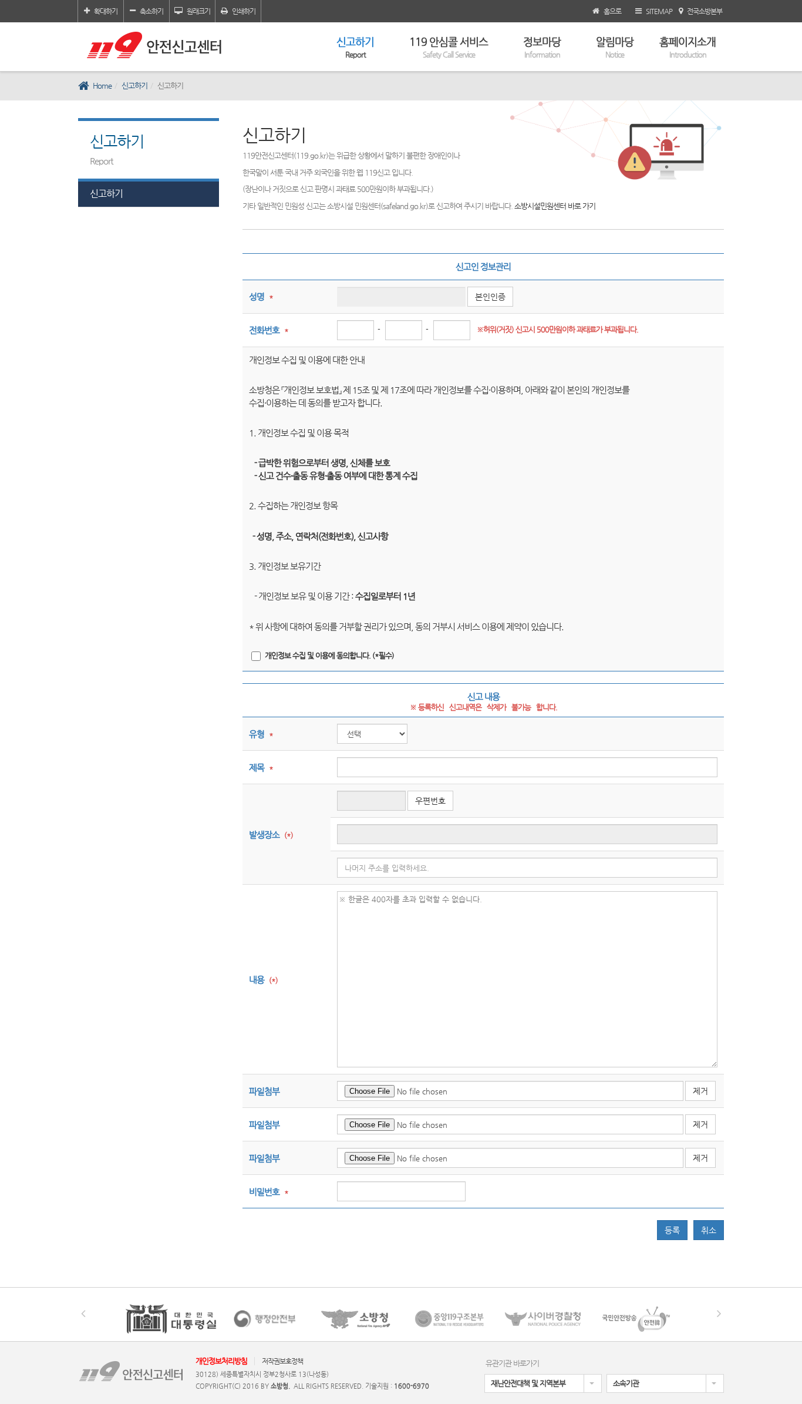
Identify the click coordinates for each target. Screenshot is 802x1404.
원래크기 (198, 11)
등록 (672, 1230)
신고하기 (355, 47)
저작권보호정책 (282, 1361)
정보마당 (542, 47)
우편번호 (430, 800)
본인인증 (490, 296)
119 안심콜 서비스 (448, 47)
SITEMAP (659, 11)
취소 (708, 1230)
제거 (700, 1091)
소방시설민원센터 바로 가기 (554, 205)
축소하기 (151, 11)
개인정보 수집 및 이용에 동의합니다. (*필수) (329, 655)
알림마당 (614, 47)
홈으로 (612, 11)
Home (102, 85)
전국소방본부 (704, 11)
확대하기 (105, 11)
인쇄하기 (243, 11)
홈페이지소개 (687, 47)
